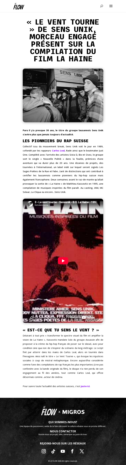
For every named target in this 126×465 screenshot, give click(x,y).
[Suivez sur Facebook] (72, 451)
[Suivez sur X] (82, 451)
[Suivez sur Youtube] (63, 451)
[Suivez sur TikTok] (53, 451)
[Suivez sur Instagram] (44, 451)
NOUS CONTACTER (63, 431)
